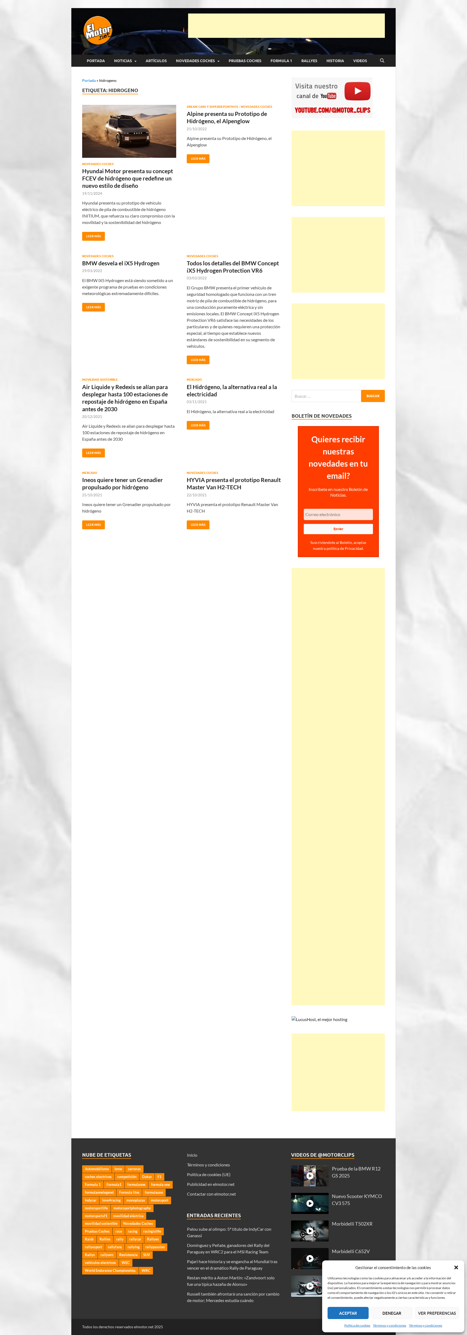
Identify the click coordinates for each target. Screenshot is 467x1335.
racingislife (152, 1231)
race (118, 1231)
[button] (456, 1267)
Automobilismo (97, 1169)
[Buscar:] (338, 396)
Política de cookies (357, 1325)
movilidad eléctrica (128, 1216)
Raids (89, 1239)
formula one (160, 1184)
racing (133, 1231)
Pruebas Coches (245, 61)
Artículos (156, 61)
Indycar (90, 1200)
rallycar (135, 1239)
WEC (126, 1262)
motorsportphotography (132, 1208)
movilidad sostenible (101, 1223)
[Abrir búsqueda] (382, 61)
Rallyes (309, 61)
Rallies (105, 1239)
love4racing (111, 1200)
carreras (134, 1169)
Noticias (123, 61)
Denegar (391, 1313)
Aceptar (348, 1313)
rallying (134, 1247)
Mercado (194, 380)
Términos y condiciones (389, 1325)
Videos (360, 61)
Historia (335, 61)
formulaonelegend (99, 1192)
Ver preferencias (437, 1313)
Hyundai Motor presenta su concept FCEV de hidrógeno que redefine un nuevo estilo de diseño (127, 178)
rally (120, 1239)
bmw (118, 1169)
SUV (146, 1255)
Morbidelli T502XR (352, 1224)
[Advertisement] (286, 26)
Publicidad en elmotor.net (211, 1184)
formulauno (154, 1192)
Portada (96, 61)
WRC (146, 1270)
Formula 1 (281, 61)
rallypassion (155, 1247)
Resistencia (128, 1255)
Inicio (192, 1154)
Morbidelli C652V (351, 1251)
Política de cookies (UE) (209, 1174)
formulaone (136, 1184)
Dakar (147, 1177)
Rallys (90, 1255)
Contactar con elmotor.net (211, 1193)
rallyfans (115, 1247)
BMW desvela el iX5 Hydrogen (120, 263)
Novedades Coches (195, 61)
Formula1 (114, 1184)
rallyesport (93, 1247)
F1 (160, 1177)
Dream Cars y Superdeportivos (212, 107)
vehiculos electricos (100, 1262)
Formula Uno (129, 1192)
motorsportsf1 (96, 1216)
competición (126, 1177)
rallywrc (107, 1255)
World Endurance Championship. (110, 1270)
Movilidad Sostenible (100, 380)
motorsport (159, 1200)
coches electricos (98, 1177)
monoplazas (135, 1200)
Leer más (91, 235)
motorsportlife (96, 1208)
